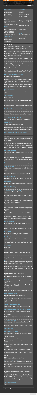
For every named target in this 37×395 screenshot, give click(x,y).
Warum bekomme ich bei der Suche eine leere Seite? (24, 25)
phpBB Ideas (7, 371)
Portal (4, 5)
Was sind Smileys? (6, 38)
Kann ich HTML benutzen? (7, 37)
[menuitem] (8, 0)
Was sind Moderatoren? (21, 10)
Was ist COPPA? (6, 10)
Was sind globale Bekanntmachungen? (8, 39)
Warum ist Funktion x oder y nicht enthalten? (23, 37)
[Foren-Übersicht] (18, 2)
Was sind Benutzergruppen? (21, 11)
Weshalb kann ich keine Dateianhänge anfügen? (9, 31)
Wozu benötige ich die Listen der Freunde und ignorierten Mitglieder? (25, 20)
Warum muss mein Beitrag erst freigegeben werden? (9, 34)
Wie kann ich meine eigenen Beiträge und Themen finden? (24, 26)
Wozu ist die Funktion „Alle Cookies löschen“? (8, 15)
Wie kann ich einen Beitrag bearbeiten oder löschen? (9, 27)
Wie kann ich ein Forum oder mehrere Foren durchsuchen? (24, 24)
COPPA (11, 63)
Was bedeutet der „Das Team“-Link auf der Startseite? (24, 14)
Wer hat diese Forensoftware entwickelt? (23, 36)
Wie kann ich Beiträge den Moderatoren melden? (9, 32)
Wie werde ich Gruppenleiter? (22, 12)
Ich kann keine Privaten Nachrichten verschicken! (23, 16)
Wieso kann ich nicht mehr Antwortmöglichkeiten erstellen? (10, 29)
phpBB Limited (18, 366)
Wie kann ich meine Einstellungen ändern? (8, 17)
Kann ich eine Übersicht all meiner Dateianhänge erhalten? (24, 34)
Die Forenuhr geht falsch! (6, 19)
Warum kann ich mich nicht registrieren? (8, 11)
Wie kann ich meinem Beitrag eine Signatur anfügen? (9, 28)
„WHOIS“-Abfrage (24, 375)
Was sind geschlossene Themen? (7, 41)
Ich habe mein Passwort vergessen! (7, 14)
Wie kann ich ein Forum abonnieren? (22, 31)
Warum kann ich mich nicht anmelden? (8, 12)
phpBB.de (10, 388)
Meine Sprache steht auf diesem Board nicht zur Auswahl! (10, 21)
